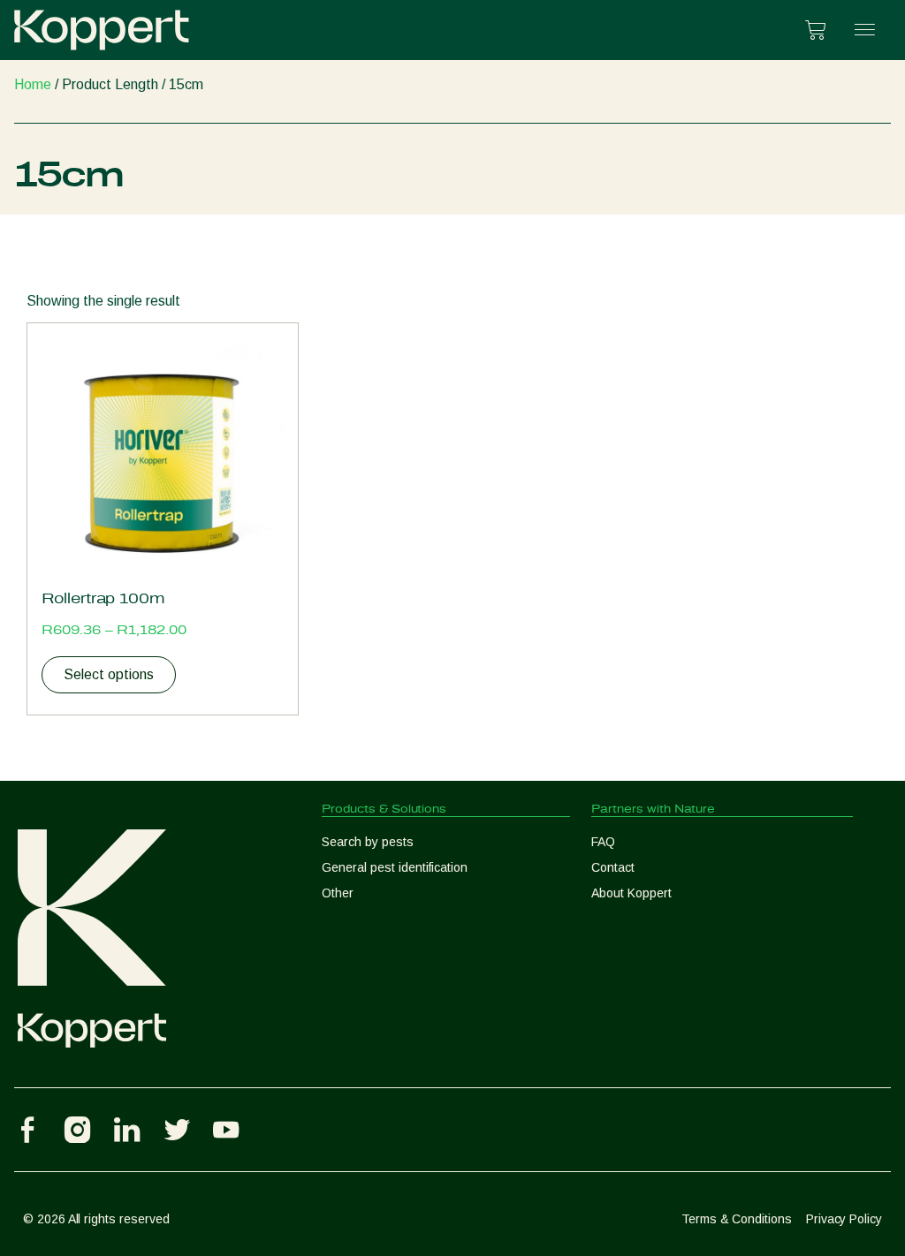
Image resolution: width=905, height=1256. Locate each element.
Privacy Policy (844, 1219)
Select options (109, 674)
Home (32, 84)
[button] (865, 30)
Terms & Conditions (736, 1219)
